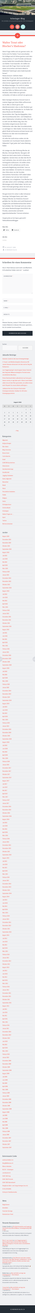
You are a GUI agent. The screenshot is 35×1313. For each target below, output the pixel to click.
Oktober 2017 (6, 774)
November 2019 (6, 694)
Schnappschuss (6, 504)
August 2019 (5, 703)
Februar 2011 (6, 1025)
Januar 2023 (5, 575)
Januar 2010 (5, 1057)
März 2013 (5, 951)
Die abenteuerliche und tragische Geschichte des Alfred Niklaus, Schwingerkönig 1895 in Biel (17, 1228)
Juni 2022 (5, 597)
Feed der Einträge (7, 1211)
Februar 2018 (6, 761)
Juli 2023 (4, 555)
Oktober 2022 (6, 584)
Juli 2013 (4, 938)
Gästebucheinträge (7, 469)
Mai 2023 (4, 562)
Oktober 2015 (6, 851)
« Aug (16, 430)
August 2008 (5, 1112)
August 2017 (5, 781)
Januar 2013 (5, 958)
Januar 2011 (5, 1028)
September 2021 (6, 626)
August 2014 (5, 896)
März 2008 (5, 1128)
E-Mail (6, 307)
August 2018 (5, 742)
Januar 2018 (5, 765)
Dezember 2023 (6, 539)
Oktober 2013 (6, 929)
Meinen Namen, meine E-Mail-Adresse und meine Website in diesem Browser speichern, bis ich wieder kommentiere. (17, 324)
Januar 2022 (5, 613)
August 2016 (5, 819)
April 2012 (5, 980)
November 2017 (6, 771)
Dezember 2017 (6, 768)
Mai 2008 (4, 1122)
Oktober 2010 (6, 1038)
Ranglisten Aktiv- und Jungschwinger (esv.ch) (15, 1185)
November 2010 (6, 1035)
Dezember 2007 (6, 1138)
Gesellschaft (5, 472)
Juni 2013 (5, 941)
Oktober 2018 (6, 736)
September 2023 (6, 549)
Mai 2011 (4, 1015)
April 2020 (5, 678)
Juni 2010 (5, 1041)
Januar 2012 (5, 990)
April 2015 (5, 871)
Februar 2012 (6, 986)
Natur (4, 488)
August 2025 (5, 536)
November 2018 (6, 732)
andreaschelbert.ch (7, 1160)
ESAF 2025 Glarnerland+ (8, 1182)
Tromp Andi (5, 1287)
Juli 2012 (4, 970)
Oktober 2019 (6, 697)
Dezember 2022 (6, 578)
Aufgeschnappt (6, 443)
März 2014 (5, 912)
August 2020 (5, 668)
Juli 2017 (4, 784)
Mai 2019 (4, 713)
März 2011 (5, 1022)
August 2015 (5, 858)
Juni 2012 (5, 974)
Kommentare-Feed (7, 1214)
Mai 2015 (4, 867)
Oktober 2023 (6, 546)
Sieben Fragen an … (8, 514)
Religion (4, 498)
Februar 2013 (6, 954)
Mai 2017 (4, 790)
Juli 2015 (4, 861)
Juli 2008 (4, 1115)
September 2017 (6, 777)
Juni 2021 (5, 636)
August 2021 (5, 629)
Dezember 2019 (6, 691)
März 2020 (5, 681)
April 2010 (5, 1048)
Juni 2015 (5, 864)
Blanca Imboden (6, 1166)
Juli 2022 (4, 594)
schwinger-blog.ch (17, 1309)
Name (6, 301)
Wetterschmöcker (7, 524)
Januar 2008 (5, 1134)
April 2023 (5, 565)
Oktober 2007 (6, 1144)
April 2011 (5, 1019)
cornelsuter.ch (6, 1173)
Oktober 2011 (6, 999)
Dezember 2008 (6, 1099)
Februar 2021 (6, 649)
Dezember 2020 (6, 655)
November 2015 (6, 848)
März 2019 (5, 719)
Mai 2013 (4, 945)
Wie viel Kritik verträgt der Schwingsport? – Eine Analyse (14, 1274)
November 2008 (6, 1102)
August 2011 (5, 1006)
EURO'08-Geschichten (8, 462)
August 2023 (5, 552)
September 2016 (6, 816)
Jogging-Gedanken (7, 475)
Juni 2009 (5, 1080)
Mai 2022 (4, 600)
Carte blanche (6, 456)
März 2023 (5, 568)
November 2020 (6, 658)
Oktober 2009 (6, 1067)
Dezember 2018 (6, 729)
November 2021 (6, 620)
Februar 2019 (6, 723)
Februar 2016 (6, 839)
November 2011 (6, 996)
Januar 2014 (5, 919)
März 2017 (5, 797)
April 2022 (5, 604)
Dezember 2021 (6, 617)
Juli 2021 (4, 633)
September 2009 (6, 1070)
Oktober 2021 (6, 623)
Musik (4, 485)
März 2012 (5, 983)
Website (7, 314)
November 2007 (6, 1141)
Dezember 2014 (6, 884)
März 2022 (5, 607)
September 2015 (6, 855)
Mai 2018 (4, 752)
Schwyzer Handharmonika (9, 1192)
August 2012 (5, 967)
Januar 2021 (5, 652)
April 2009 (5, 1086)
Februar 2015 (6, 877)
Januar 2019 (5, 726)
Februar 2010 (6, 1054)
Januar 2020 (5, 687)
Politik (4, 495)
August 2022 (5, 591)
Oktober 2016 (6, 813)
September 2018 (6, 739)
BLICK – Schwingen (7, 1169)
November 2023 (6, 543)
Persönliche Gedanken (8, 491)
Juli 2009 (4, 1077)
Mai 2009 (4, 1083)
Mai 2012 (4, 977)
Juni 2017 (5, 787)
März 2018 (5, 758)
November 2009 (6, 1064)
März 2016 (5, 835)
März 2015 (5, 874)
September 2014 (6, 893)
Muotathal (5, 482)
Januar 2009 (5, 1096)
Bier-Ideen (5, 446)
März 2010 (5, 1051)
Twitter (4, 520)
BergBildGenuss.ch (7, 1163)
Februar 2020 (6, 684)
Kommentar (8, 276)
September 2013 (6, 932)
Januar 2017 (5, 803)
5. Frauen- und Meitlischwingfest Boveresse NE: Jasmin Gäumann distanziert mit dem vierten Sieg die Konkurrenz (17, 364)
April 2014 (5, 909)
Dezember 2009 (6, 1060)
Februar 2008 (6, 1131)
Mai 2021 (4, 639)
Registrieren (5, 1204)
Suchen (4, 344)
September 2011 (6, 1003)
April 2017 (5, 793)
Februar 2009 (6, 1093)
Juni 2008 (5, 1118)
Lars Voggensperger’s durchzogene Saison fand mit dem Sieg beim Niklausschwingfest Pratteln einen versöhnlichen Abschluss (16, 372)
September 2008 (6, 1109)
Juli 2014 (4, 900)
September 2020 (6, 665)
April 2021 (5, 642)
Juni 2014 (5, 903)
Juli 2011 (4, 1009)
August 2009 (5, 1073)
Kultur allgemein (6, 479)
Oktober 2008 (6, 1105)
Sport (4, 517)
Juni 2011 (5, 1012)
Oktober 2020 (6, 662)
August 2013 (5, 935)
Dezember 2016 (6, 806)
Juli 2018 (4, 745)
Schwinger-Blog (17, 18)
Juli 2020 (4, 671)
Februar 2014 (6, 916)
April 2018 (5, 755)
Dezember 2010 (6, 1032)
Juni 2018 (5, 748)
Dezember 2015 (6, 845)
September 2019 (6, 700)
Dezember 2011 (6, 993)
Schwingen (5, 511)
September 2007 (6, 1147)
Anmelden (5, 1208)
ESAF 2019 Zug (6, 1176)
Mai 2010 (4, 1044)
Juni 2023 (5, 559)
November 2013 (6, 925)
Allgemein (5, 440)
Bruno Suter (5, 453)
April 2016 (5, 832)
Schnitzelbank (6, 508)
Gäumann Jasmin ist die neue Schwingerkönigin (15, 359)
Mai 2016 (4, 829)
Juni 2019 (5, 710)
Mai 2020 (4, 674)
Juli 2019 (4, 707)
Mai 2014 (4, 906)
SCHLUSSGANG (6, 1189)
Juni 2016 (5, 826)
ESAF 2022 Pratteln (7, 1179)
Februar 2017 (6, 800)
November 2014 (6, 887)
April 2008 (5, 1125)
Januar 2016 (5, 842)
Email (3, 459)
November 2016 (6, 810)
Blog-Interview (6, 450)
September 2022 (6, 588)
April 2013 (5, 948)
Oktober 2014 (6, 890)
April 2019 (5, 716)
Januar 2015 (5, 880)
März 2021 (5, 645)
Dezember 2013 (6, 922)
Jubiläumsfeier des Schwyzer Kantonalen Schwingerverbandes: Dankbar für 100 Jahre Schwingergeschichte (14, 391)
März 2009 (5, 1089)
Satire (4, 501)
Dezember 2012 (6, 961)
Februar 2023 (6, 572)
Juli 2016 (4, 822)
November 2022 (6, 581)
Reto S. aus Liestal (7, 1240)
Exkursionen (5, 466)
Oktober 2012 (6, 964)
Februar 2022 (6, 610)
